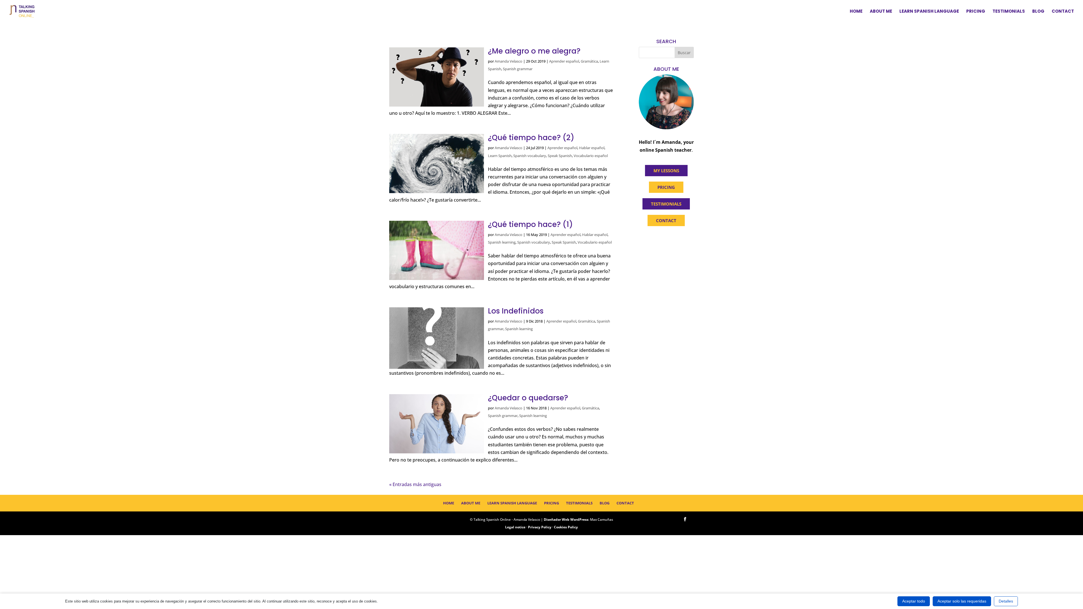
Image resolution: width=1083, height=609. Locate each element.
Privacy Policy (539, 527)
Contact (1063, 11)
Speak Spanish (560, 155)
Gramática (589, 61)
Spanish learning (502, 242)
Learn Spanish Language (929, 11)
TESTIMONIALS (666, 204)
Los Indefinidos (515, 311)
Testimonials (1008, 11)
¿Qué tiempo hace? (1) (530, 224)
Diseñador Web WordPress (566, 519)
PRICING (666, 187)
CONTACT (666, 220)
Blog (1038, 11)
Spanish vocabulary (529, 155)
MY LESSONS (666, 170)
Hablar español (591, 147)
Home (856, 11)
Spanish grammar (517, 68)
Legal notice (515, 527)
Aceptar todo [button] (913, 601)
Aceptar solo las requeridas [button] (961, 601)
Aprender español (564, 61)
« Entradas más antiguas (415, 484)
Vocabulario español (591, 155)
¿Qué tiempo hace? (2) (531, 138)
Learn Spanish (500, 155)
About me (881, 11)
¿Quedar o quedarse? (528, 398)
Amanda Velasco (508, 61)
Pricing (975, 11)
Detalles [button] (1006, 601)
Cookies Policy (566, 527)
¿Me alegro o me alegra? (534, 51)
